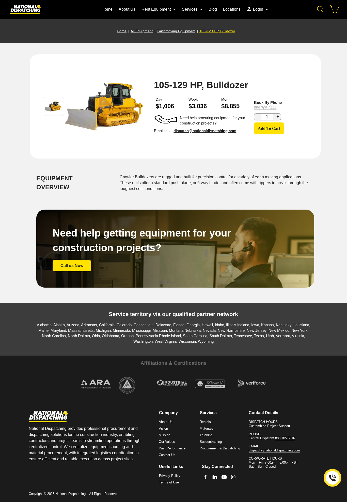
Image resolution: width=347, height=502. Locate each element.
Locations (232, 9)
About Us (127, 9)
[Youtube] (224, 477)
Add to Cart (269, 128)
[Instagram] (233, 477)
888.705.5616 (285, 438)
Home (107, 9)
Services (190, 9)
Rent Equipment (156, 9)
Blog (213, 9)
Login (258, 9)
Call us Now (71, 265)
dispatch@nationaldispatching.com (205, 131)
